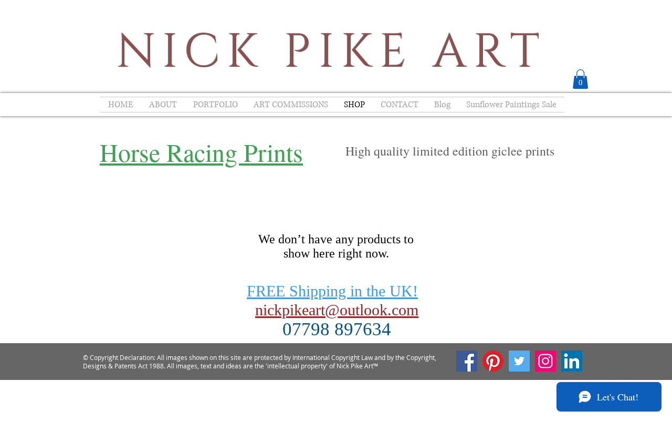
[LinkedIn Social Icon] (571, 361)
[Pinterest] (492, 361)
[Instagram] (545, 361)
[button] (580, 79)
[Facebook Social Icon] (466, 361)
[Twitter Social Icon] (519, 361)
